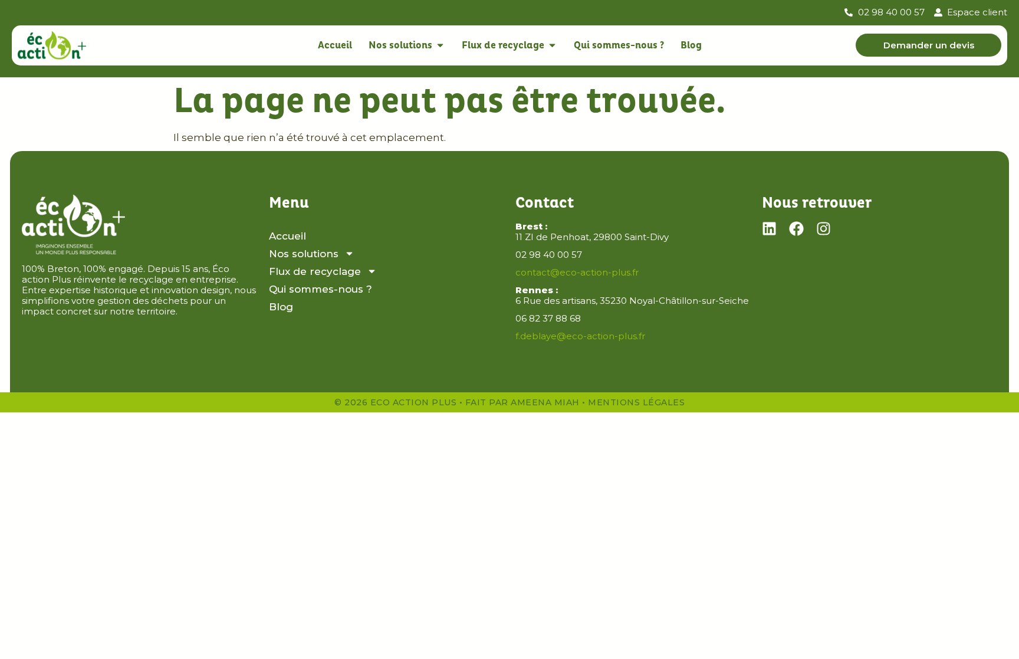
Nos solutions (303, 254)
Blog (281, 307)
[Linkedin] (769, 228)
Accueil (287, 236)
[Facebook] (796, 228)
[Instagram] (823, 228)
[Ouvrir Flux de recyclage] (552, 45)
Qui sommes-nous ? (320, 289)
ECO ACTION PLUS (413, 402)
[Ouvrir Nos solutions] (440, 45)
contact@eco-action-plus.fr (577, 272)
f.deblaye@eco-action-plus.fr (580, 336)
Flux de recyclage (315, 271)
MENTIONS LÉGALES (636, 402)
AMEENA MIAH (545, 402)
